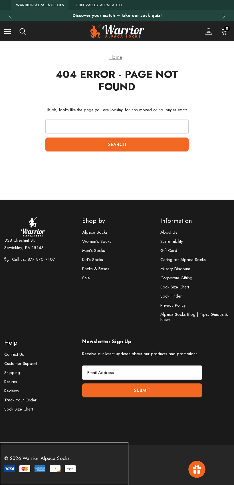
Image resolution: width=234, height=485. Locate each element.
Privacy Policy (173, 305)
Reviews (11, 391)
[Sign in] (208, 31)
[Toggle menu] (7, 31)
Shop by (93, 220)
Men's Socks (93, 250)
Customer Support (20, 363)
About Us (168, 232)
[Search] (22, 31)
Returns (10, 382)
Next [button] (224, 15)
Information (176, 220)
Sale (86, 278)
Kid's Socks (92, 259)
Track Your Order (20, 400)
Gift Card (168, 250)
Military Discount (175, 269)
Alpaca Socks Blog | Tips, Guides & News (194, 317)
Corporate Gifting (176, 278)
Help (10, 342)
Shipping (12, 372)
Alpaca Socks (95, 232)
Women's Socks (96, 241)
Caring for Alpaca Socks (183, 259)
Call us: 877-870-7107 (33, 259)
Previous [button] (10, 15)
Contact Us (14, 354)
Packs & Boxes (95, 269)
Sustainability (171, 241)
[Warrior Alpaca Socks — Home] (117, 31)
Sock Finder (171, 296)
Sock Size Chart (174, 287)
